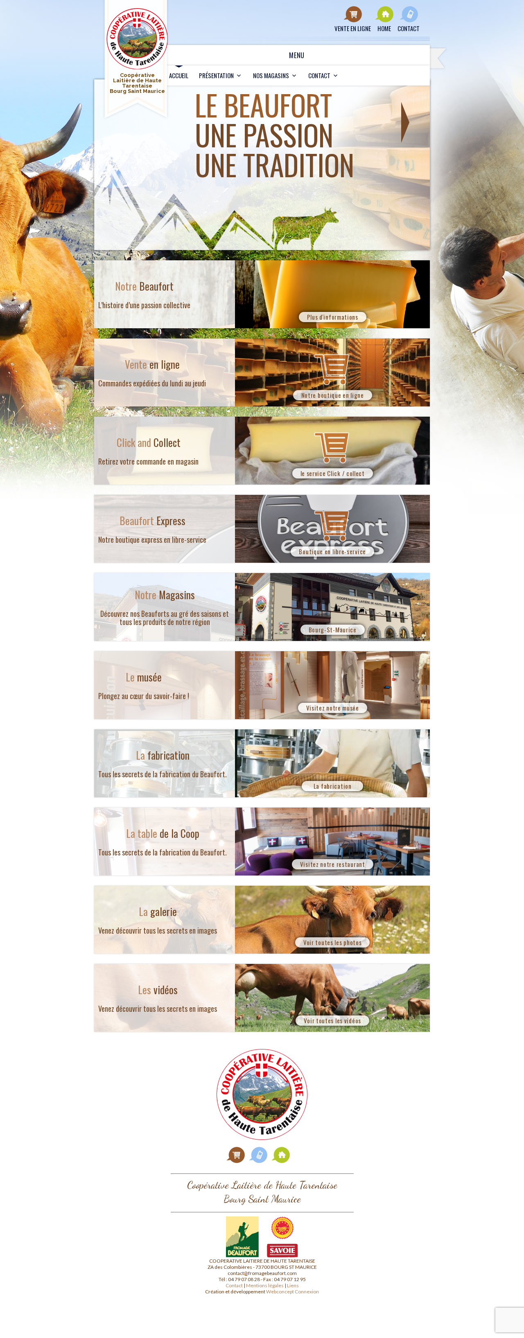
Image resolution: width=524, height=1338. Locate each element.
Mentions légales (265, 1285)
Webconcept (280, 1291)
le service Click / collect (332, 473)
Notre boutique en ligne (332, 394)
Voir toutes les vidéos (332, 1020)
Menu (297, 55)
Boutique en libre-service (332, 551)
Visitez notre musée (332, 707)
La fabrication (333, 785)
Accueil (178, 75)
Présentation (216, 75)
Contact (319, 75)
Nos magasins (271, 75)
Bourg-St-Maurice (333, 629)
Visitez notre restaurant (332, 864)
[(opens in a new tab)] (235, 1154)
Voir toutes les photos (332, 942)
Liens (293, 1285)
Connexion (307, 1291)
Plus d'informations (332, 316)
